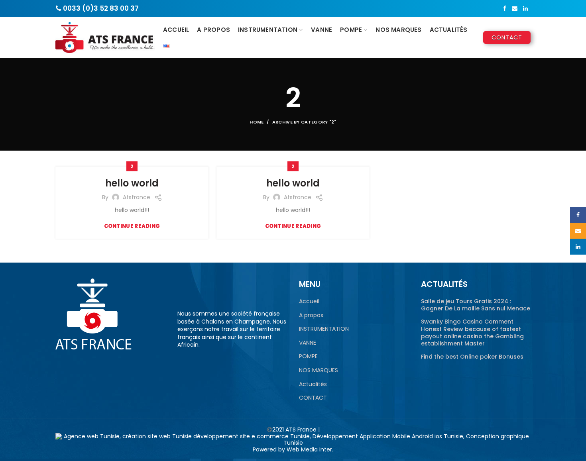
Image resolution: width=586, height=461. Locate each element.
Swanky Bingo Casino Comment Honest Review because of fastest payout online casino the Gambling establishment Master (472, 332)
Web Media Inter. (310, 449)
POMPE (308, 356)
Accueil (309, 301)
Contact (507, 37)
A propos (311, 315)
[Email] (514, 8)
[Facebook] (504, 8)
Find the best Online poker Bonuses (472, 356)
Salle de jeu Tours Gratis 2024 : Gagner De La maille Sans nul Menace (475, 305)
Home (257, 122)
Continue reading (132, 226)
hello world (132, 183)
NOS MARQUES (318, 370)
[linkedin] (525, 8)
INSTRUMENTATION (324, 329)
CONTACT (313, 398)
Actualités (313, 384)
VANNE (307, 343)
